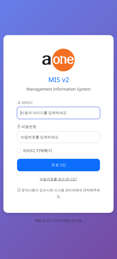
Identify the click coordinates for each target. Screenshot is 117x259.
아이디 (27, 102)
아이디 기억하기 (37, 150)
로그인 (60, 164)
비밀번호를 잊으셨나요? (58, 179)
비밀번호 (28, 126)
